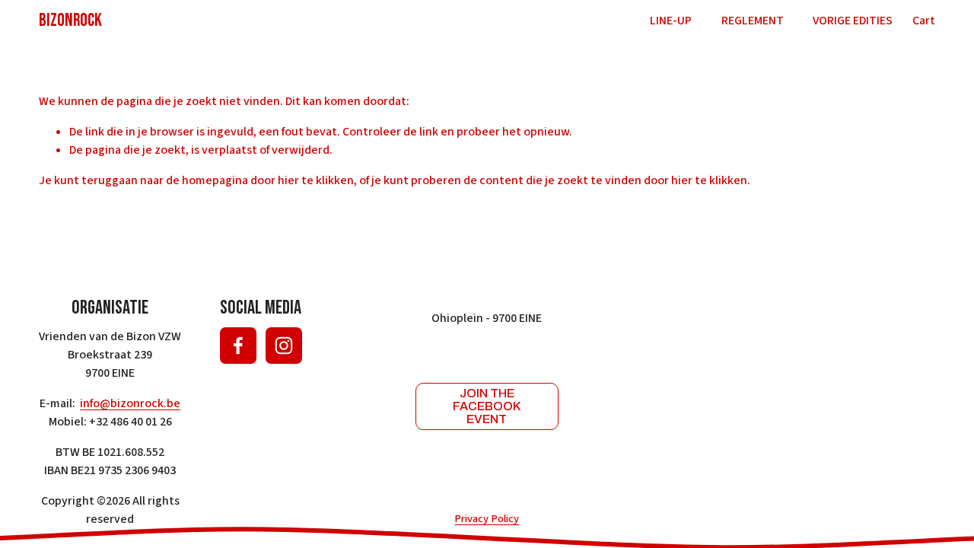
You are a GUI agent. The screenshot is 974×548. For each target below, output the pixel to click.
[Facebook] (238, 345)
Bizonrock (70, 20)
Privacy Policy (486, 519)
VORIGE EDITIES (853, 20)
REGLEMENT (752, 20)
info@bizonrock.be (130, 403)
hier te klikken (316, 180)
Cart (923, 20)
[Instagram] (284, 345)
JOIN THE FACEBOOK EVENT (486, 406)
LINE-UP (671, 20)
